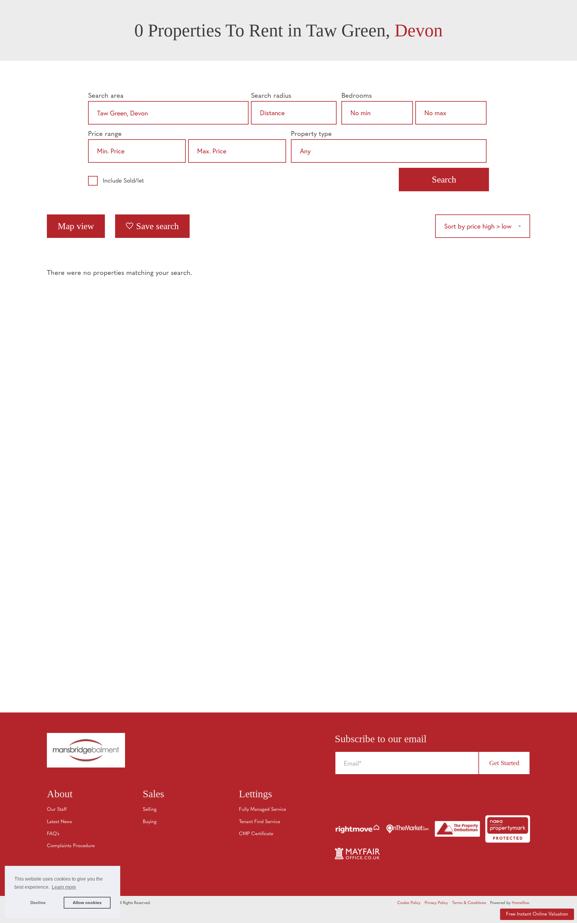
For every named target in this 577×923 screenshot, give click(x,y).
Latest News (59, 822)
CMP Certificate (256, 834)
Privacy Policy (436, 903)
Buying (150, 822)
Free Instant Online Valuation (537, 914)
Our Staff (57, 809)
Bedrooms (356, 96)
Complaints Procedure (71, 846)
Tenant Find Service (259, 822)
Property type (311, 134)
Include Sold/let (123, 181)
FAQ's (53, 834)
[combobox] (168, 113)
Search (444, 179)
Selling (150, 809)
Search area (106, 96)
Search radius (271, 96)
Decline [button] (38, 902)
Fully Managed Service (262, 809)
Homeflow (520, 903)
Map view (76, 226)
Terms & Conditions (469, 903)
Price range (105, 134)
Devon (419, 30)
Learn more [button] (64, 887)
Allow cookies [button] (87, 902)
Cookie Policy (408, 903)
